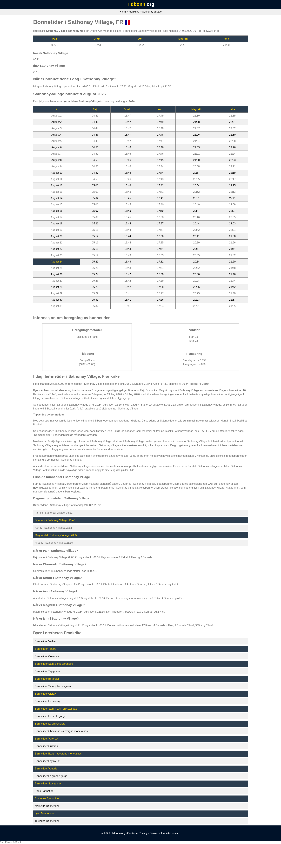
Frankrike (133, 11)
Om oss (154, 833)
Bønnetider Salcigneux (48, 783)
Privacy (143, 833)
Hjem (123, 11)
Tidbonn (136, 4)
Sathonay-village (152, 11)
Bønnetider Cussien (46, 746)
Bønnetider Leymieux (47, 761)
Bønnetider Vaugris (46, 768)
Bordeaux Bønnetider (47, 798)
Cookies (132, 833)
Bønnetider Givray (45, 693)
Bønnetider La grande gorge (51, 776)
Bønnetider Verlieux (46, 641)
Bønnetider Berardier (47, 678)
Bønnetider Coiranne (47, 656)
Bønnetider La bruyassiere (50, 723)
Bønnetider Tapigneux (47, 671)
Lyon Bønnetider (44, 813)
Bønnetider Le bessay (47, 701)
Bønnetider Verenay (46, 738)
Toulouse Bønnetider (47, 821)
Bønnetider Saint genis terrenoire (54, 663)
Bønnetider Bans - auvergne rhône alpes (58, 753)
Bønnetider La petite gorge (50, 716)
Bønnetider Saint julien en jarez (53, 686)
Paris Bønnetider (44, 791)
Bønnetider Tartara (45, 648)
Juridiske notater (170, 833)
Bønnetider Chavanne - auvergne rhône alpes (61, 731)
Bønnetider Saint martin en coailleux (56, 708)
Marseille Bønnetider (47, 806)
